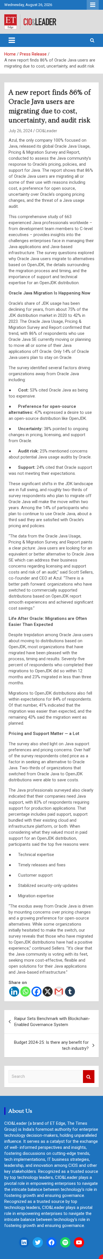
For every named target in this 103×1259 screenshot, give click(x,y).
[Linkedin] (14, 992)
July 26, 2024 (20, 131)
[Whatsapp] (25, 992)
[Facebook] (36, 992)
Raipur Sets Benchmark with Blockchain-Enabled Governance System (52, 1021)
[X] (48, 992)
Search (88, 1076)
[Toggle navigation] (11, 40)
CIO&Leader (46, 131)
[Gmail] (59, 992)
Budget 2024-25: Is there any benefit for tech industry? (51, 1045)
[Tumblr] (70, 992)
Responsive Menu (93, 5)
